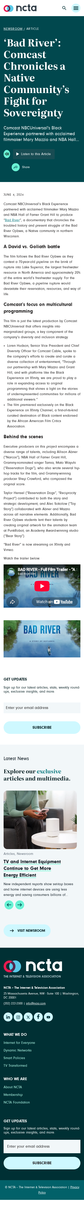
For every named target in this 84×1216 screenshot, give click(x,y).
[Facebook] (38, 1016)
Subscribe (42, 728)
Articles (9, 854)
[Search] (64, 8)
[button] (8, 904)
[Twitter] (28, 1016)
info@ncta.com (36, 1003)
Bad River (12, 220)
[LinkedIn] (8, 1016)
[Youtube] (48, 1016)
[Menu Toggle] (75, 8)
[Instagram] (18, 1016)
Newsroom (13, 28)
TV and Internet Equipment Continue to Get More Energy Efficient (32, 868)
